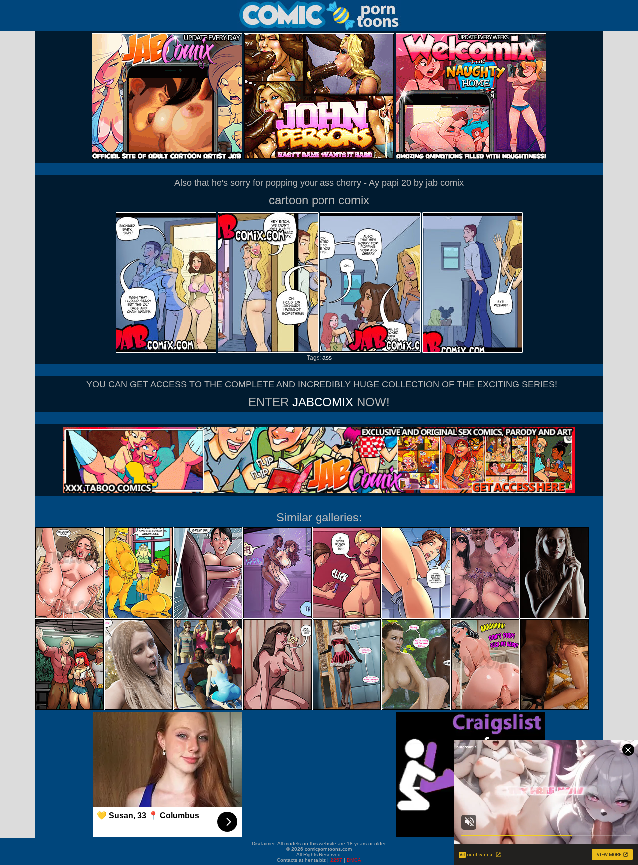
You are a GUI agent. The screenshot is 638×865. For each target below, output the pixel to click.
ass (327, 357)
